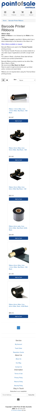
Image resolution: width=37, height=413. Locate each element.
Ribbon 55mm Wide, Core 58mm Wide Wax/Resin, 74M (17, 188)
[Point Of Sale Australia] (18, 4)
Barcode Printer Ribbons (16, 20)
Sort (15, 79)
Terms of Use (19, 373)
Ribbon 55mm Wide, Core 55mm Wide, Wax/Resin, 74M (18, 149)
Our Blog (18, 363)
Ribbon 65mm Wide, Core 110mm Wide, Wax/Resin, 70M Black (18, 267)
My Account (18, 344)
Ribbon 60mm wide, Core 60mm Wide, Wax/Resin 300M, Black (18, 228)
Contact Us (18, 367)
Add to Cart (18, 121)
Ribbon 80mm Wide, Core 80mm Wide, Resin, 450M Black (18, 305)
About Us (18, 359)
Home (4, 20)
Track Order (18, 348)
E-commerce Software (16, 410)
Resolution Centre (18, 352)
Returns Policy (18, 381)
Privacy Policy (18, 377)
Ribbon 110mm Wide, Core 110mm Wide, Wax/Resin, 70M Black (18, 111)
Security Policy (18, 385)
